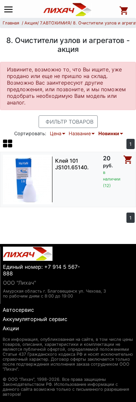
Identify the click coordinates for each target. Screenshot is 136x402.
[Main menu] (10, 9)
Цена (55, 133)
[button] (8, 143)
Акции (11, 328)
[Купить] (128, 160)
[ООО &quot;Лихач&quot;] (67, 10)
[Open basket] (124, 9)
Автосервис (18, 309)
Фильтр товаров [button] (69, 121)
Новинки (108, 133)
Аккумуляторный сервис (35, 319)
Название (80, 133)
